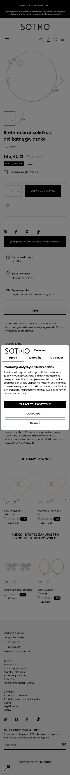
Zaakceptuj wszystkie (35, 404)
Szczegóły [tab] (35, 358)
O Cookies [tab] (57, 358)
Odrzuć (35, 423)
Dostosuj (34, 414)
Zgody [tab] (13, 358)
